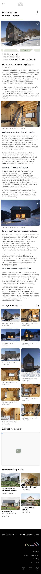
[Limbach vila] (10, 503)
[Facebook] (23, 569)
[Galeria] (37, 43)
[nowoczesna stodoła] (20, 4)
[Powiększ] (20, 34)
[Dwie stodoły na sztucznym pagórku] (10, 480)
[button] (20, 447)
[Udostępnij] (37, 12)
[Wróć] (3, 4)
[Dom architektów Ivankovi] (30, 499)
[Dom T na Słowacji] (30, 479)
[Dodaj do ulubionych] (37, 23)
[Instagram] (30, 569)
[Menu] (37, 4)
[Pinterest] (37, 569)
